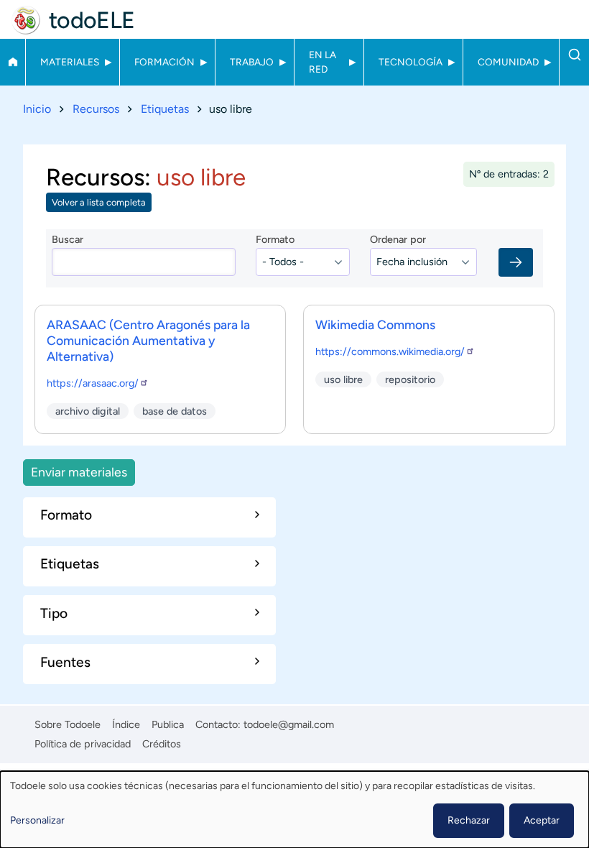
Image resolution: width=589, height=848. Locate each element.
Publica (168, 724)
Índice (126, 724)
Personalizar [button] (37, 820)
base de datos (174, 411)
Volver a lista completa (99, 202)
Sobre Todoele (67, 724)
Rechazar (468, 820)
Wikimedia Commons (375, 324)
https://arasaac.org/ (93, 383)
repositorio (410, 379)
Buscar (574, 54)
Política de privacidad (82, 743)
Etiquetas (165, 109)
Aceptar (542, 820)
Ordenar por (398, 239)
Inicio (12, 62)
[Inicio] (25, 20)
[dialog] (294, 809)
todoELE (92, 20)
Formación (164, 62)
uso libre (343, 379)
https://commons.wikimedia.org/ (390, 351)
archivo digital (87, 411)
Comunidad (508, 62)
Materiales (69, 62)
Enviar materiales (79, 471)
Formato (275, 239)
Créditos (161, 743)
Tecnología (410, 62)
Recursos (96, 109)
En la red (322, 62)
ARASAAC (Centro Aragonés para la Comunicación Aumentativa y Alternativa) (148, 340)
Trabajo (252, 62)
